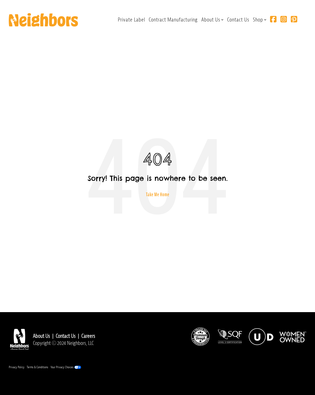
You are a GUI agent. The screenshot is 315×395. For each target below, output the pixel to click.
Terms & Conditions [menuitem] (37, 367)
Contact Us (238, 19)
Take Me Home (157, 194)
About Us (210, 19)
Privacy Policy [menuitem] (16, 367)
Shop (258, 19)
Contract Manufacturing (173, 19)
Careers (88, 335)
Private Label (131, 19)
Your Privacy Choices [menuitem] (62, 367)
